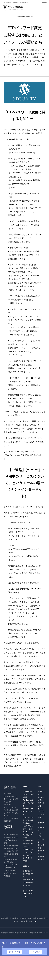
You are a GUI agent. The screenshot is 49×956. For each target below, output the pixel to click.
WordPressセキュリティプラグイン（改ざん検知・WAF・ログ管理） (28, 855)
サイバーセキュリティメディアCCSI (28, 893)
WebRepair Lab (28, 880)
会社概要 (41, 823)
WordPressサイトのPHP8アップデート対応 (28, 826)
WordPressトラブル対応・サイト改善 (28, 835)
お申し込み (35, 952)
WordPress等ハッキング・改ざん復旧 (28, 794)
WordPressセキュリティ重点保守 (28, 811)
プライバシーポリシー (41, 839)
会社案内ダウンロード (41, 830)
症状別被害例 (27, 871)
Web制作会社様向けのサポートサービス (28, 843)
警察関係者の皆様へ (41, 859)
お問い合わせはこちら (29, 921)
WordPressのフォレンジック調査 (28, 803)
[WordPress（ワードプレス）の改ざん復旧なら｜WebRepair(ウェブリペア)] (13, 10)
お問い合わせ (14, 952)
